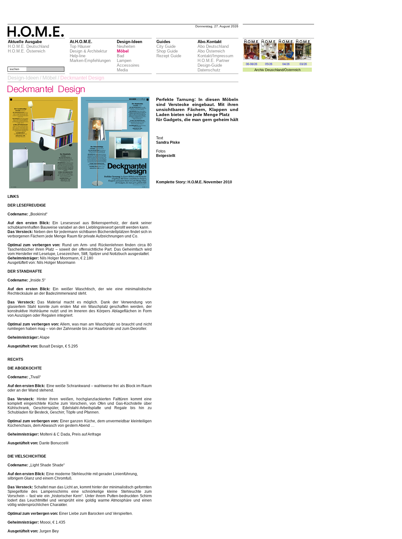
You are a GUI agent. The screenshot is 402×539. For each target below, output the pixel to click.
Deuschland (274, 70)
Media (122, 70)
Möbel (123, 51)
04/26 (286, 64)
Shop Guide (167, 51)
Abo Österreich (211, 51)
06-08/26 (251, 64)
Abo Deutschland (213, 46)
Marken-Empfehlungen (90, 60)
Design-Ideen (23, 78)
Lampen (124, 60)
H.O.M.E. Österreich (26, 51)
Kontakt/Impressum (215, 55)
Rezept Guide (168, 55)
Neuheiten (126, 46)
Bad (120, 55)
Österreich (292, 70)
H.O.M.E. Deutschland (28, 46)
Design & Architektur (88, 51)
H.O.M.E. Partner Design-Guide (213, 63)
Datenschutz (209, 70)
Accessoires (128, 65)
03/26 (303, 64)
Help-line (77, 55)
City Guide (166, 46)
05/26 (268, 64)
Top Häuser (80, 46)
